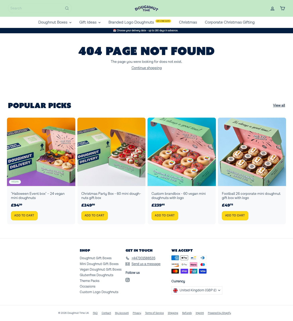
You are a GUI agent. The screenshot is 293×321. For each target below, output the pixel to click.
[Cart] (282, 8)
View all (279, 105)
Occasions (87, 286)
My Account (122, 313)
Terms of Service (154, 313)
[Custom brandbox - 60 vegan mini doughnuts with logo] (181, 171)
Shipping (173, 313)
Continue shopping (147, 68)
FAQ (95, 313)
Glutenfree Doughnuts (96, 275)
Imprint (200, 313)
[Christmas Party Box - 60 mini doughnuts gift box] (111, 171)
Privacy (137, 313)
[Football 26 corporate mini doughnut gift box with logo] (252, 171)
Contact (106, 313)
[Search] (67, 8)
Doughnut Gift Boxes (96, 258)
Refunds (187, 313)
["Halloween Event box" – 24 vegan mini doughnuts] (41, 171)
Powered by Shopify (219, 313)
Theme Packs (89, 281)
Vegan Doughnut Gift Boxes (101, 269)
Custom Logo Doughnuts (99, 292)
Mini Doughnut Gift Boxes (99, 264)
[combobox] (40, 8)
